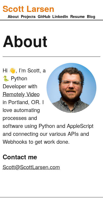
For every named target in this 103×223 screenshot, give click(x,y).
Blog (91, 16)
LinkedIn (60, 16)
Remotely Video (21, 94)
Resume (77, 16)
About (13, 16)
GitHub (44, 16)
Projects (28, 16)
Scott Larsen (28, 7)
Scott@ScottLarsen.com (31, 167)
